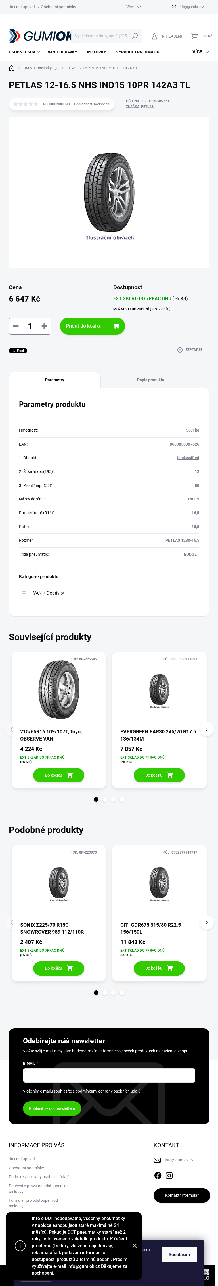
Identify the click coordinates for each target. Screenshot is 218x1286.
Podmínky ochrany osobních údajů (39, 1176)
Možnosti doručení (142, 309)
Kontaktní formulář (182, 1195)
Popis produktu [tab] (150, 380)
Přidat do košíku (84, 326)
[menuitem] (25, 52)
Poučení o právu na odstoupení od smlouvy (39, 1189)
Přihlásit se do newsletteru (52, 1108)
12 (197, 471)
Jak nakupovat (22, 7)
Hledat (135, 36)
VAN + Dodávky (48, 593)
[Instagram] (169, 1174)
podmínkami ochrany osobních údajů (108, 1091)
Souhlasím (179, 1254)
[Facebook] (158, 1174)
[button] (96, 799)
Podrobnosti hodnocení (92, 104)
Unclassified (188, 458)
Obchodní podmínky (58, 7)
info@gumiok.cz (179, 1160)
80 (197, 485)
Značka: (140, 107)
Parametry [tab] (54, 380)
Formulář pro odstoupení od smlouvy (33, 1203)
